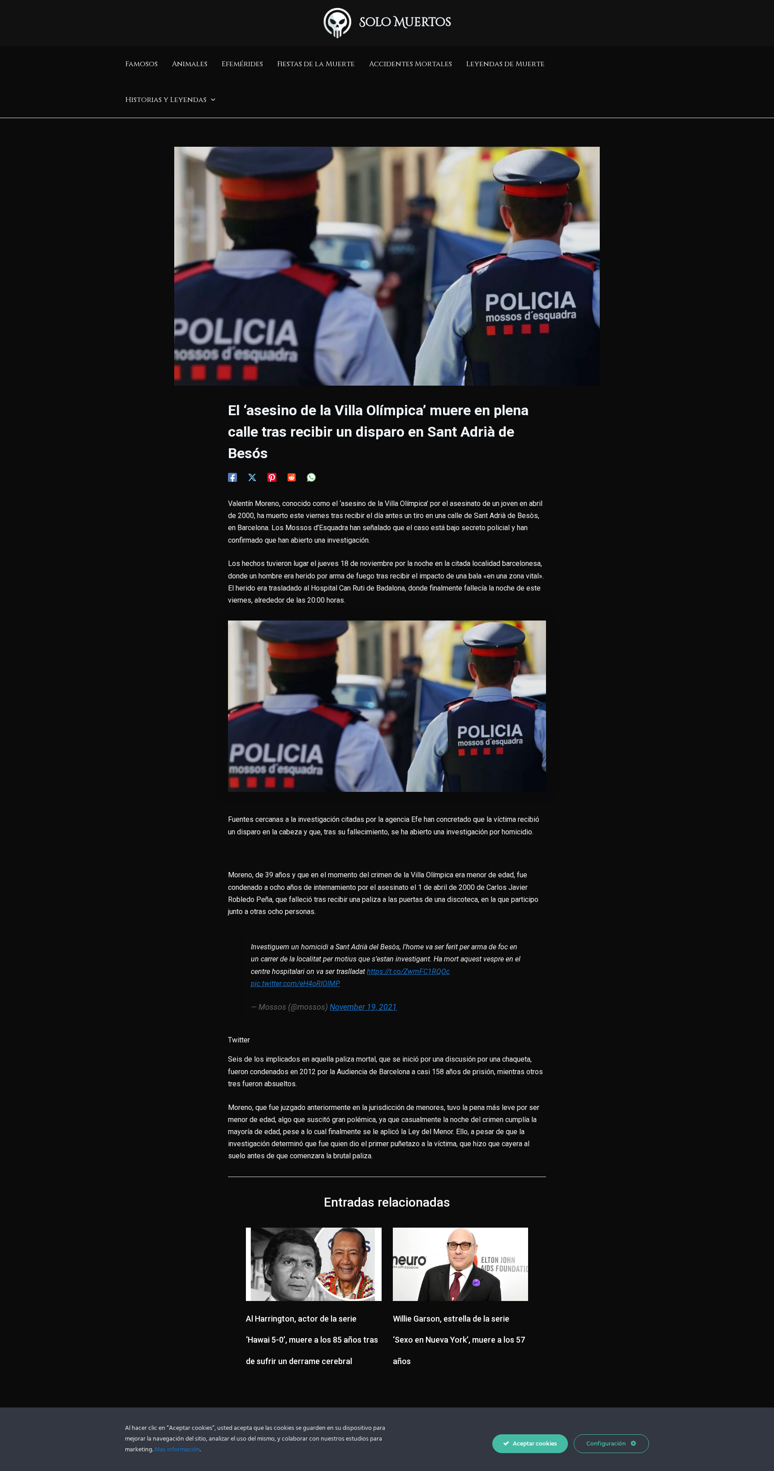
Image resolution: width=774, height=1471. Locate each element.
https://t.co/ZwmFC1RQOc (408, 971)
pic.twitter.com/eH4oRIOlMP (295, 983)
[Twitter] (252, 477)
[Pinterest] (271, 477)
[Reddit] (291, 477)
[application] (210, 100)
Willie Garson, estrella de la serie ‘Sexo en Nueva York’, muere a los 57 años (459, 1340)
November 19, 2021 (363, 1007)
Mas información (177, 1450)
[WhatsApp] (311, 477)
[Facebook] (232, 477)
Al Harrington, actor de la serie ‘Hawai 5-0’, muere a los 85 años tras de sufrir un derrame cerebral (312, 1340)
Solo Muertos (405, 22)
